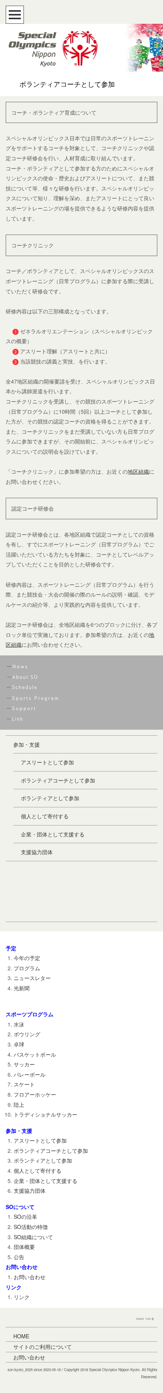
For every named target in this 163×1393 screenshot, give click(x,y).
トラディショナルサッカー (45, 1114)
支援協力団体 (37, 852)
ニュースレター (32, 978)
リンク (22, 1297)
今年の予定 (27, 958)
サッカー (24, 1064)
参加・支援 (26, 744)
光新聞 (22, 988)
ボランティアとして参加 (50, 798)
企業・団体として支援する (53, 834)
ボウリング (27, 1034)
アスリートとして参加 (47, 762)
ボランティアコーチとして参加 (58, 780)
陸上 (19, 1104)
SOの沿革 (25, 1216)
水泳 (19, 1024)
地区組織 (138, 471)
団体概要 (24, 1246)
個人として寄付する (45, 816)
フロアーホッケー (35, 1094)
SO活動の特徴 (31, 1226)
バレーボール (29, 1074)
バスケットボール (35, 1054)
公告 (19, 1257)
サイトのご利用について (42, 1346)
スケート (24, 1084)
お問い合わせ (29, 1277)
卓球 (19, 1044)
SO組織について (33, 1237)
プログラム (27, 968)
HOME (21, 1336)
